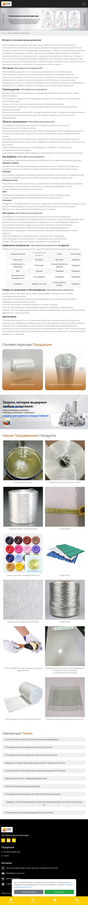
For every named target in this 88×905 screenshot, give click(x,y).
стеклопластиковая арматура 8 (22, 786)
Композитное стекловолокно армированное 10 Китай (35, 770)
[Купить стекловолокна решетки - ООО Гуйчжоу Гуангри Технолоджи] (44, 829)
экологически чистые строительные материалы (32, 739)
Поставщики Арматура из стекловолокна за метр (33, 794)
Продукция (32, 900)
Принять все (59, 892)
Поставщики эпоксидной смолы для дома (28, 747)
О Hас (55, 900)
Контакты (77, 900)
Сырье (6, 856)
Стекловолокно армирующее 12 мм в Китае (29, 812)
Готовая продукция (11, 852)
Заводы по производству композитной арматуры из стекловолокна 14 (44, 803)
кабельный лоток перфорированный (26, 778)
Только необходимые (28, 892)
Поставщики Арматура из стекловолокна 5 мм (31, 755)
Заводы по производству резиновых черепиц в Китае (35, 763)
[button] (81, 369)
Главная (4, 33)
